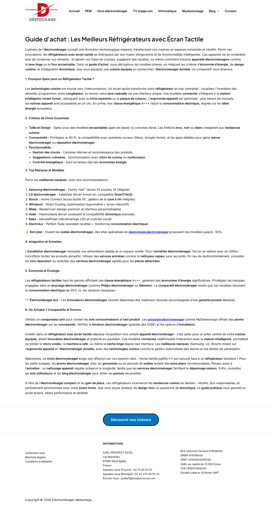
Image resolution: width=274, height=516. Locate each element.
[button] (217, 11)
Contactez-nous (35, 452)
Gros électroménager (112, 11)
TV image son (143, 11)
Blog (212, 11)
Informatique (167, 11)
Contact (230, 11)
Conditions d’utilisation (38, 461)
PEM (88, 11)
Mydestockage (192, 11)
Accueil (74, 11)
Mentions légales (35, 457)
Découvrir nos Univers (131, 420)
